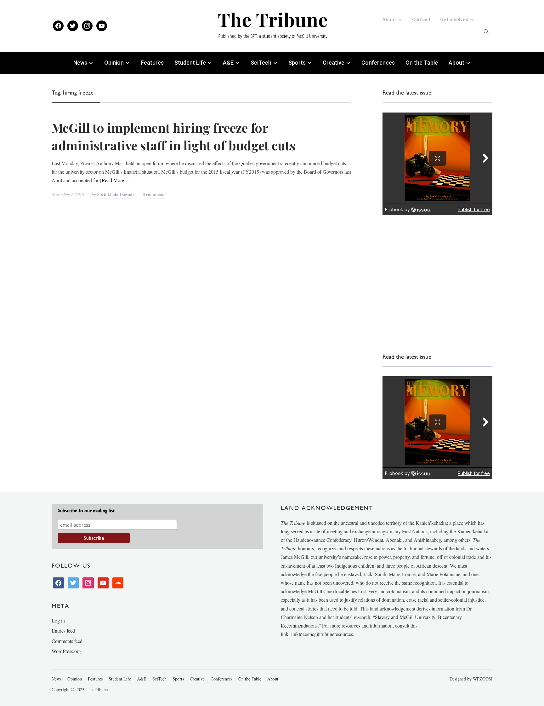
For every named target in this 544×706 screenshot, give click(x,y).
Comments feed (67, 641)
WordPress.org (66, 651)
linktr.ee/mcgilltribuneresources (322, 634)
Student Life (190, 62)
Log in (58, 620)
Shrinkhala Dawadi (115, 194)
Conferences (378, 62)
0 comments (154, 194)
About (389, 19)
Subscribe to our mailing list (86, 510)
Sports (297, 62)
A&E (228, 62)
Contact (421, 19)
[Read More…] (115, 180)
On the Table (421, 62)
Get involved (454, 19)
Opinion (114, 62)
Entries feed (63, 630)
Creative (333, 62)
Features (152, 62)
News (80, 62)
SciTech (261, 62)
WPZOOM (482, 679)
